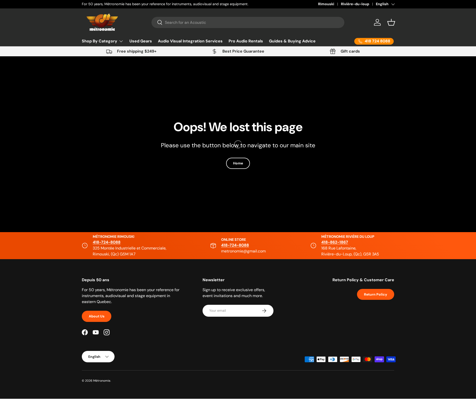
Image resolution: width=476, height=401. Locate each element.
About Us (96, 316)
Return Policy (375, 294)
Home (238, 163)
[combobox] (248, 22)
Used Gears (140, 41)
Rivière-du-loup (355, 4)
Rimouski (326, 4)
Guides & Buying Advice (292, 41)
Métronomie (101, 381)
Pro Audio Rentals (246, 41)
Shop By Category (99, 41)
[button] (391, 22)
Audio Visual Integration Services (190, 41)
